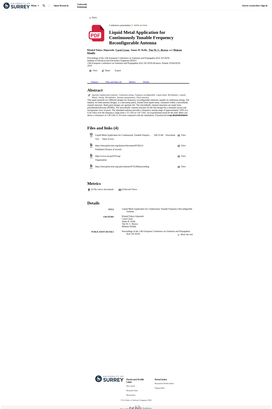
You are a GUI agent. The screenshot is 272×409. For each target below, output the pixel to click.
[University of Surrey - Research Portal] (16, 6)
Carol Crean (122, 50)
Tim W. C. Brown (158, 50)
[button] (170, 135)
